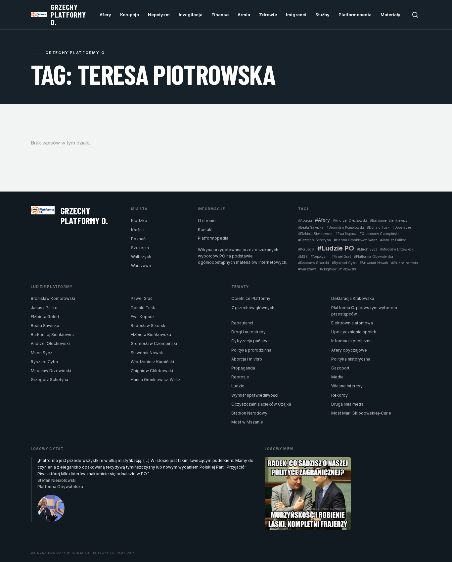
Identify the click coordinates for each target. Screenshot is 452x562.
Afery (105, 14)
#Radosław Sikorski (313, 263)
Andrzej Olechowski (50, 343)
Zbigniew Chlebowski (152, 370)
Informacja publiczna (351, 340)
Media (337, 376)
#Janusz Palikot (393, 240)
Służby (322, 14)
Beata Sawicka (45, 325)
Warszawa (141, 265)
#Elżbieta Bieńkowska (315, 234)
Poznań (138, 238)
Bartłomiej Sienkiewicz (53, 334)
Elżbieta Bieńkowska (151, 334)
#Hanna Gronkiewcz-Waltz (355, 240)
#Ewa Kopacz (346, 234)
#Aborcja (305, 220)
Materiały (390, 14)
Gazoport (340, 367)
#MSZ (303, 256)
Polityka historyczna (350, 359)
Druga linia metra (347, 404)
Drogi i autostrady (248, 331)
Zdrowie (268, 14)
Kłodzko (139, 220)
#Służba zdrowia (404, 263)
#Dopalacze (401, 227)
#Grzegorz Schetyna (314, 240)
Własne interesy (347, 385)
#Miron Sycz (367, 249)
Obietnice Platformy (250, 298)
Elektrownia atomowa (352, 322)
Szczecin (140, 247)
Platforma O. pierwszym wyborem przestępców (364, 310)
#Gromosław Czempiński (379, 234)
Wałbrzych (141, 256)
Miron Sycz (41, 352)
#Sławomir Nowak (374, 263)
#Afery (322, 220)
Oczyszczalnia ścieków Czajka (261, 404)
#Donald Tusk (378, 227)
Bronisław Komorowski (53, 298)
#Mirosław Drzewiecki (397, 249)
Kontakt (205, 229)
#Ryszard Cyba (344, 263)
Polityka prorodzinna (251, 350)
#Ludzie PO (335, 248)
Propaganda (243, 367)
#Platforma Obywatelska (373, 256)
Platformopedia (355, 14)
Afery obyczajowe (349, 350)
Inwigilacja (191, 14)
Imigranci (296, 14)
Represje (240, 376)
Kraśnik (138, 229)
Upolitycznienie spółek (353, 331)
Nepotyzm (159, 14)
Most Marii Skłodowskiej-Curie (361, 413)
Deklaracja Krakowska (352, 298)
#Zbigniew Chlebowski (338, 269)
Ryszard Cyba (44, 361)
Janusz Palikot (45, 307)
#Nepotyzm (320, 256)
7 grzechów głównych (252, 307)
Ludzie (238, 385)
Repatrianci (242, 322)
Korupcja (129, 14)
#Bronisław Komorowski (345, 227)
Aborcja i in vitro (246, 359)
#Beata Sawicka (311, 227)
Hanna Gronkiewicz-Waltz (155, 379)
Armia (244, 14)
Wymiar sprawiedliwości (254, 395)
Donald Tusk (143, 307)
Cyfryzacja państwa (250, 340)
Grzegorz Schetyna (49, 379)
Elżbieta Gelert (45, 316)
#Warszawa (307, 269)
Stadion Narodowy (249, 413)
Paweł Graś (141, 298)
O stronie (207, 220)
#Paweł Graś (341, 256)
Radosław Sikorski (148, 325)
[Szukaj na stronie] (415, 15)
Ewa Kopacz (143, 316)
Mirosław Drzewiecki (51, 370)
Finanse (220, 14)
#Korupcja (306, 249)
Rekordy (339, 395)
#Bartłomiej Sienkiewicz (389, 220)
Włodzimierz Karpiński (152, 361)
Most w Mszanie (247, 422)
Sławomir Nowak (147, 352)
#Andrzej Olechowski (350, 220)
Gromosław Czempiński (154, 343)
